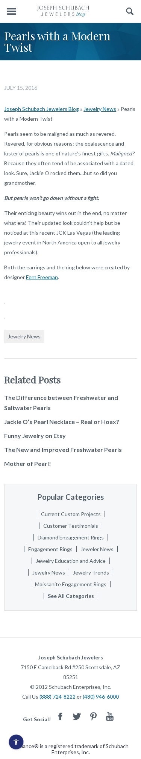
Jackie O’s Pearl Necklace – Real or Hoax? (61, 421)
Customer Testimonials (70, 525)
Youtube (110, 716)
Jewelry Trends (91, 572)
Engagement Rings (50, 549)
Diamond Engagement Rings (71, 537)
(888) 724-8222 (57, 696)
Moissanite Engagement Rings (70, 584)
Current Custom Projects (71, 514)
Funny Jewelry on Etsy (35, 435)
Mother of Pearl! (27, 463)
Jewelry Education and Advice (71, 561)
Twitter (76, 716)
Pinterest (93, 716)
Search (130, 11)
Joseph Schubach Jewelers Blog (41, 109)
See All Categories (71, 596)
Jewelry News (99, 109)
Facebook (60, 716)
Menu (11, 11)
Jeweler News (97, 549)
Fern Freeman (42, 277)
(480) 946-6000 (101, 696)
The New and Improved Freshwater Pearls (63, 449)
